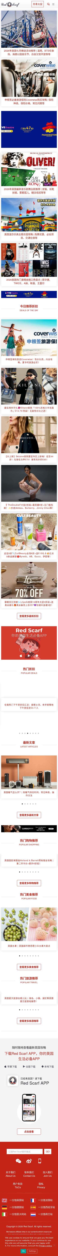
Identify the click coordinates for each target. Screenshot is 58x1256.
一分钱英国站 (16, 1200)
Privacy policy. (45, 1245)
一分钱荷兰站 (45, 1214)
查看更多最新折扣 (29, 616)
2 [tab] (22, 733)
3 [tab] (25, 733)
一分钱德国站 (16, 1207)
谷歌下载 (30, 1066)
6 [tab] (33, 733)
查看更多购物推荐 (29, 883)
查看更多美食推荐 (29, 967)
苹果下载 (12, 1066)
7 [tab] (35, 733)
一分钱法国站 (45, 1200)
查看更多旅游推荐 (29, 1021)
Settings (32, 1251)
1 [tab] (19, 733)
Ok (23, 1251)
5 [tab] (30, 733)
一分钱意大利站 (17, 1214)
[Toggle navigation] (53, 4)
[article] (29, 34)
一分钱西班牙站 (46, 1207)
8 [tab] (38, 733)
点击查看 (29, 1131)
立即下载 (29, 649)
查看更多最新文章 (29, 815)
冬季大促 (37, 4)
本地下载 (49, 1066)
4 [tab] (27, 733)
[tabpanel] (29, 705)
